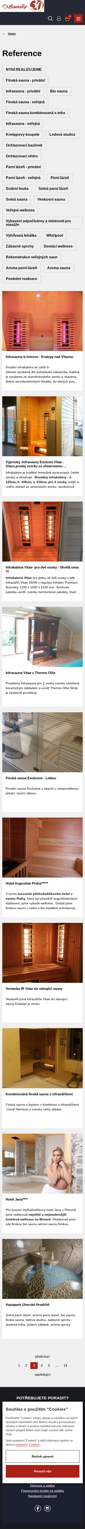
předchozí (42, 1356)
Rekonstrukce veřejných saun (32, 257)
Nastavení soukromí (42, 1496)
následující (43, 1374)
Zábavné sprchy (20, 246)
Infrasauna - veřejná (23, 124)
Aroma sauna (58, 268)
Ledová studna (62, 134)
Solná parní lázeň (53, 188)
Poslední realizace (21, 279)
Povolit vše (42, 1471)
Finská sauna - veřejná (25, 102)
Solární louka (17, 188)
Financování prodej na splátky (42, 1490)
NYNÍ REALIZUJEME (24, 69)
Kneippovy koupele (22, 134)
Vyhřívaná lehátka (21, 235)
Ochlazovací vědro (22, 156)
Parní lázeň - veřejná (23, 178)
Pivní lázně (60, 178)
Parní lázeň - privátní (23, 167)
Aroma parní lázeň (21, 268)
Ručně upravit (42, 1456)
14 (65, 1365)
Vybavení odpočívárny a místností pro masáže (38, 223)
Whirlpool (54, 235)
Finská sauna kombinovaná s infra (35, 113)
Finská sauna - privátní (25, 80)
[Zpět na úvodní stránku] (14, 6)
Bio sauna (59, 91)
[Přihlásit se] (59, 18)
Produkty (78, 18)
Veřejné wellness (20, 210)
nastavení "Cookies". (28, 1444)
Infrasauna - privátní (23, 91)
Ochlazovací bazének (24, 145)
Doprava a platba (42, 1485)
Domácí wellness (58, 246)
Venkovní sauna (51, 199)
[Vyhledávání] (50, 18)
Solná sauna (16, 199)
